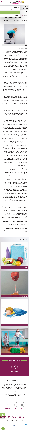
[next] (3, 368)
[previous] (26, 368)
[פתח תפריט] (26, 2)
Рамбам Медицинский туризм (14, 422)
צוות (17, 12)
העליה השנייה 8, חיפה (19, 420)
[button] (10, 8)
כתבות (16, 15)
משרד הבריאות (10, 420)
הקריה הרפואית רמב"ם (22, 14)
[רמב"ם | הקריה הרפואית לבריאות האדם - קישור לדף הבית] (15, 2)
